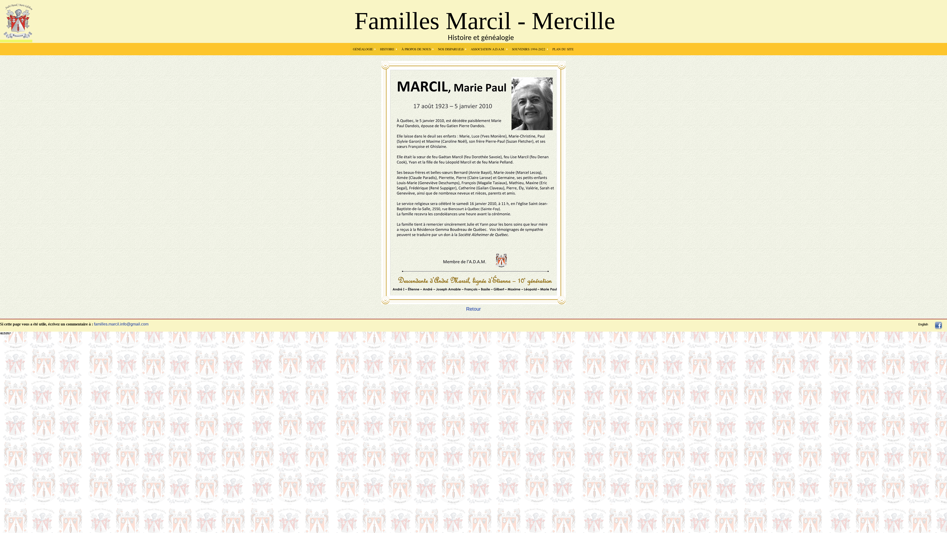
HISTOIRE (387, 49)
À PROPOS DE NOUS (416, 49)
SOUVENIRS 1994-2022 (528, 49)
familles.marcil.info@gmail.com (121, 324)
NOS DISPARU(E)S (451, 49)
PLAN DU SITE (563, 49)
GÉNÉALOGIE (363, 49)
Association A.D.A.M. (488, 49)
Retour (473, 309)
